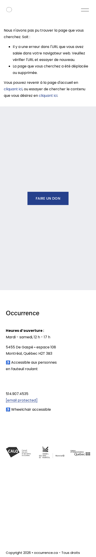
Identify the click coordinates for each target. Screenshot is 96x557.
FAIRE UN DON (48, 198)
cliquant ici (13, 89)
